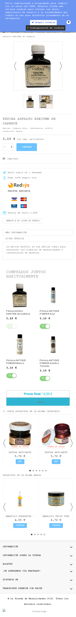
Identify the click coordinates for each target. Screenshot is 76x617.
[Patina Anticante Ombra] (20, 434)
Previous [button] (4, 443)
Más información (16, 232)
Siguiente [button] (61, 66)
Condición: (9, 131)
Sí (43, 326)
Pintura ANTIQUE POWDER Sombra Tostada (49, 363)
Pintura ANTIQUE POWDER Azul (49, 312)
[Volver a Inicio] (4, 32)
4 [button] (39, 470)
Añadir (40, 402)
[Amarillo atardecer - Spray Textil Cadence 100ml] (20, 498)
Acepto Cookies (44, 22)
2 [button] (33, 470)
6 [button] (46, 470)
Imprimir (12, 159)
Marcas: (7, 128)
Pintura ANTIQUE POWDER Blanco (16, 361)
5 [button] (42, 470)
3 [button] (36, 470)
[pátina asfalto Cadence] (30, 102)
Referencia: (37, 128)
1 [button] (30, 470)
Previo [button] (15, 66)
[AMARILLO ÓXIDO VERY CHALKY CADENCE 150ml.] (56, 498)
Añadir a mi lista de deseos (22, 221)
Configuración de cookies (46, 28)
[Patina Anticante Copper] (56, 434)
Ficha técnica (14, 238)
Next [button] (71, 443)
